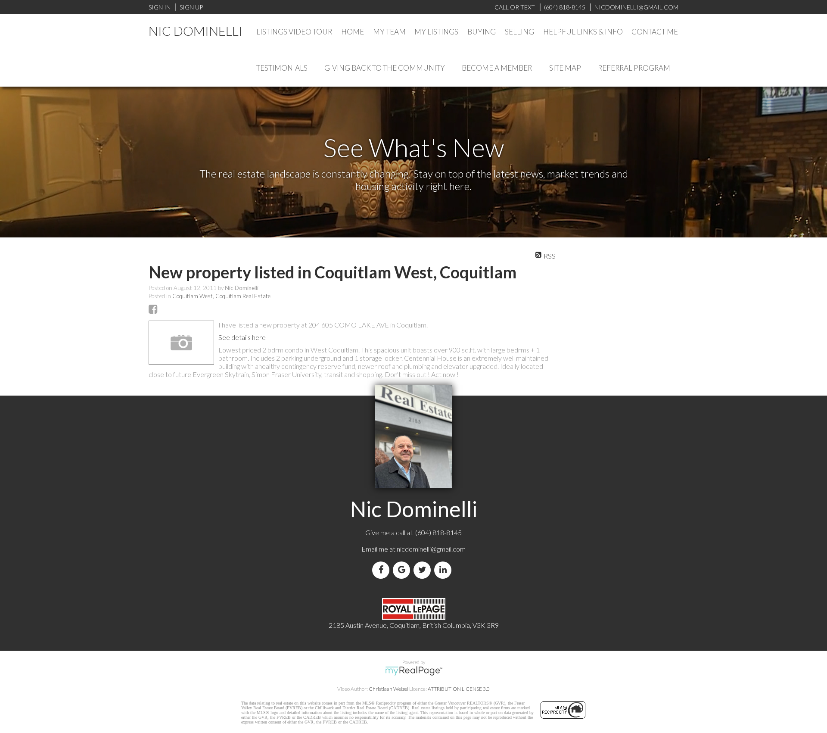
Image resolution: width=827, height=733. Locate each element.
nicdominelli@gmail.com (431, 549)
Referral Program (634, 67)
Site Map (565, 67)
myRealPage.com (414, 671)
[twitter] (424, 570)
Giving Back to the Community (384, 67)
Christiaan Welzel (388, 689)
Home (352, 31)
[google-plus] (403, 570)
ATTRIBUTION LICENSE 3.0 (459, 689)
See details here (242, 337)
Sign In (160, 7)
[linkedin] (444, 570)
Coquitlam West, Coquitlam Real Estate (221, 296)
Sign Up (191, 7)
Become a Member (497, 67)
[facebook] (382, 570)
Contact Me (654, 31)
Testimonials (282, 67)
